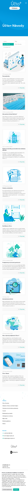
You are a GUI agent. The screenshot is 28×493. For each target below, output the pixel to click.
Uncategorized (6, 47)
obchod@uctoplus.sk (9, 435)
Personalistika (6, 76)
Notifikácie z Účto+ (7, 226)
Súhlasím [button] (16, 489)
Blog (16, 41)
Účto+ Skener (5, 373)
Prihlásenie (14, 8)
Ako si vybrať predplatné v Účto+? (10, 335)
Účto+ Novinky (18, 44)
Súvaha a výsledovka (7, 188)
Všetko (5, 41)
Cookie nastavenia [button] (7, 489)
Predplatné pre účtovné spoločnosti (11, 262)
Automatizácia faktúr (7, 299)
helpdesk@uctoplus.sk (9, 438)
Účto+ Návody (6, 44)
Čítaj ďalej (22, 88)
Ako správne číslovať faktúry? (9, 114)
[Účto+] (14, 3)
